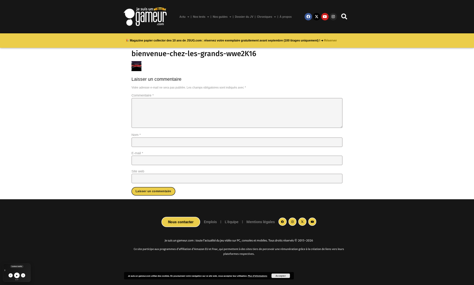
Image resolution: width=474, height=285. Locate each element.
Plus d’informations (257, 276)
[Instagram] (333, 16)
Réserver (330, 40)
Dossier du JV (244, 17)
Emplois (210, 222)
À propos (286, 17)
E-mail (137, 153)
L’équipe (231, 222)
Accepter (281, 275)
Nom (136, 135)
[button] (344, 16)
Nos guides (220, 17)
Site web (137, 171)
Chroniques (264, 17)
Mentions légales (260, 222)
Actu (182, 17)
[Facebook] (308, 16)
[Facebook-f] (282, 222)
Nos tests (199, 17)
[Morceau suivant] (23, 275)
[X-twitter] (316, 16)
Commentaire (142, 95)
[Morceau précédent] (11, 275)
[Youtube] (325, 16)
